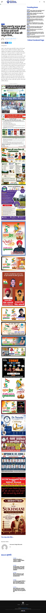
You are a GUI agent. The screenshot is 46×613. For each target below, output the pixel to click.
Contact (23, 604)
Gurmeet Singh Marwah (11, 38)
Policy (27, 604)
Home (19, 604)
